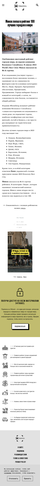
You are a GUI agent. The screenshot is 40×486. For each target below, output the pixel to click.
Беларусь (19, 277)
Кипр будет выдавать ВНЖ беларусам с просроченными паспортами (23, 383)
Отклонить (13, 478)
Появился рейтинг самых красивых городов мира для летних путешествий (22, 374)
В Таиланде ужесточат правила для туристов (22, 347)
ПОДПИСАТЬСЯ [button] (20, 326)
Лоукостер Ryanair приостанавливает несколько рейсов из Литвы (22, 410)
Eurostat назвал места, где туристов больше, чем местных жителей (22, 392)
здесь (23, 208)
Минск (24, 277)
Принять (27, 478)
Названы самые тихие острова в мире (22, 401)
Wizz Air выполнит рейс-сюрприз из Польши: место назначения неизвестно (22, 365)
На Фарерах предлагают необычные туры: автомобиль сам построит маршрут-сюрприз (22, 419)
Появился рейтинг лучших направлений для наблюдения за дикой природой (23, 356)
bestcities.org (22, 224)
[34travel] (20, 6)
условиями (7, 473)
